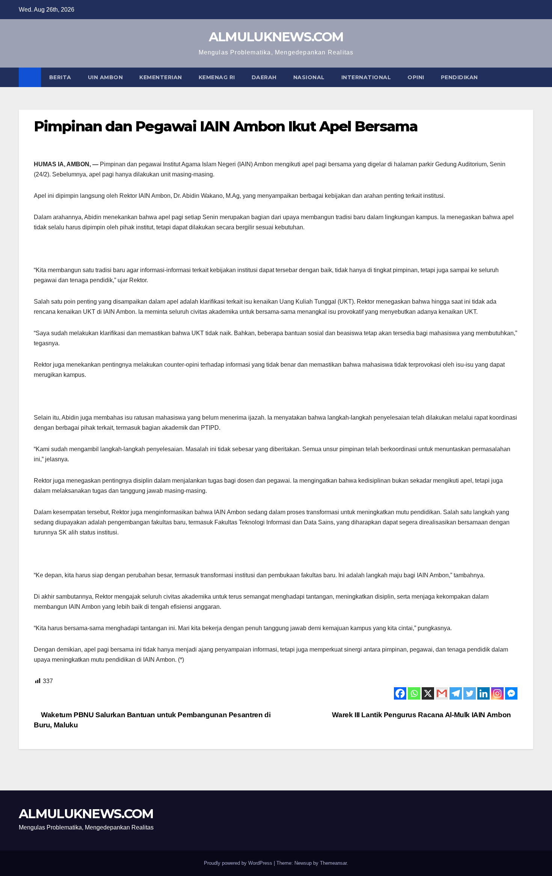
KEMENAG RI (217, 77)
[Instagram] (497, 693)
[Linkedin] (483, 693)
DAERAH (264, 77)
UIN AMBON (105, 77)
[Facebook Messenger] (511, 693)
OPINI (415, 77)
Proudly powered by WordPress (239, 863)
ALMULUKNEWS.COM (276, 37)
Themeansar (333, 863)
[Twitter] (469, 693)
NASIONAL (309, 77)
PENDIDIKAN (459, 77)
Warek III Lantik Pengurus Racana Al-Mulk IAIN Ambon (422, 715)
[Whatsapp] (414, 693)
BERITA (60, 77)
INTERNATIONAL (366, 77)
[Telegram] (455, 693)
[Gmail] (442, 693)
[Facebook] (400, 693)
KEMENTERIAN (160, 77)
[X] (428, 693)
